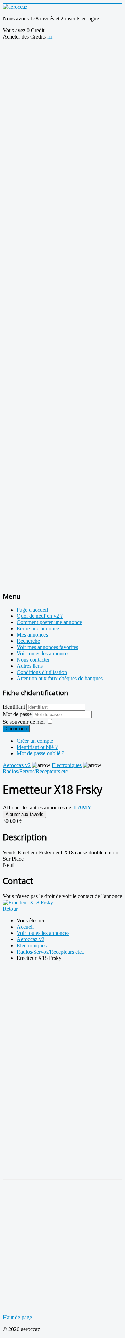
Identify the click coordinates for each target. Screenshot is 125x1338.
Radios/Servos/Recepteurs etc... (37, 771)
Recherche (28, 641)
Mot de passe (18, 714)
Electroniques (67, 765)
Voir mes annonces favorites (47, 647)
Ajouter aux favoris (24, 814)
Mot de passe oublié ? (40, 753)
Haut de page (17, 1317)
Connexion (16, 728)
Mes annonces (32, 635)
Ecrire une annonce (38, 628)
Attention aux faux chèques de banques (60, 678)
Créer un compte (35, 741)
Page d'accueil (32, 610)
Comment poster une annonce (49, 622)
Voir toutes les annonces (43, 653)
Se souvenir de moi (24, 722)
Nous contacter (33, 660)
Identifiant (14, 707)
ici (49, 37)
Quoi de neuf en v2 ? (40, 616)
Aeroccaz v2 (17, 765)
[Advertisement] (62, 102)
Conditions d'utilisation (42, 672)
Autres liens (30, 666)
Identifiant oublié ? (37, 747)
